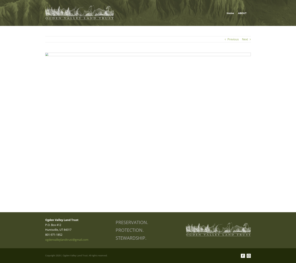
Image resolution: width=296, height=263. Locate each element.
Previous (233, 39)
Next (245, 39)
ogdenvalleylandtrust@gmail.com (66, 240)
